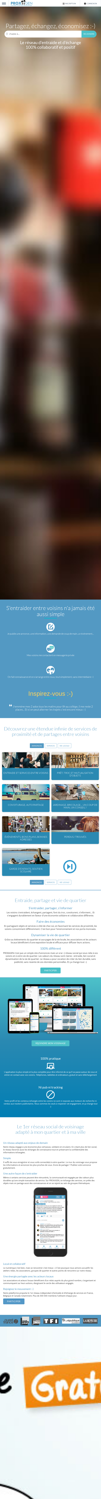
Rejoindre (89, 34)
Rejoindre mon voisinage (51, 1043)
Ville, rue (7, 34)
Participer (50, 970)
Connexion (91, 4)
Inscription (70, 4)
